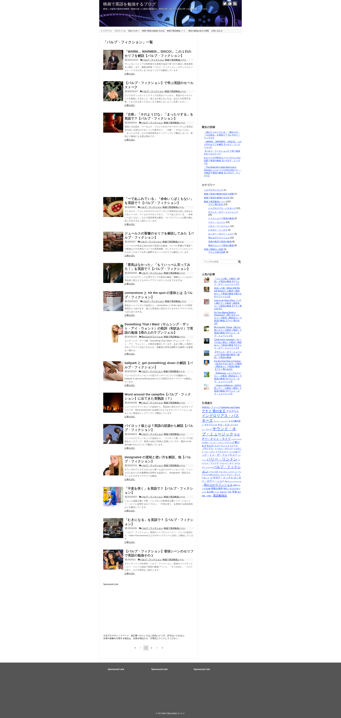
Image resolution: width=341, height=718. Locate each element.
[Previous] (140, 647)
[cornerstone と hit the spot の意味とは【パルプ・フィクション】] (113, 301)
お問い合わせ (217, 31)
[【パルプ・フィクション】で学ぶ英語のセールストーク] (113, 91)
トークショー (221, 451)
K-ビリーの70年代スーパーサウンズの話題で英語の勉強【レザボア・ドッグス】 (222, 160)
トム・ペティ (209, 452)
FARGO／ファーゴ (211, 407)
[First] (135, 647)
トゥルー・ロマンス (224, 448)
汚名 (229, 492)
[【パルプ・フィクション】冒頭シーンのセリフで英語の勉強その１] (113, 560)
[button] (113, 60)
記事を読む (130, 74)
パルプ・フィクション (153, 60)
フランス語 (213, 472)
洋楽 (234, 491)
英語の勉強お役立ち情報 (198, 31)
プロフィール (120, 31)
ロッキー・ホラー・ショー (221, 234)
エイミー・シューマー (220, 421)
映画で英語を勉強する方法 (153, 31)
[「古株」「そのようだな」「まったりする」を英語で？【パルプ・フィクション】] (113, 123)
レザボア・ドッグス (217, 230)
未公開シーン (213, 492)
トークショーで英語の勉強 (221, 218)
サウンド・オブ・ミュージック (223, 212)
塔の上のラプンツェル (152, 337)
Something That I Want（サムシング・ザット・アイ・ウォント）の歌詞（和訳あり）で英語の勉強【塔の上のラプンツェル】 (159, 328)
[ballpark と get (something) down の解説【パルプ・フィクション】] (113, 371)
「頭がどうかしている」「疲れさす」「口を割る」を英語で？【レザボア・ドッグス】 (222, 135)
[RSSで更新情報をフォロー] (235, 3)
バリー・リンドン (216, 222)
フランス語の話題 (216, 252)
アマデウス (232, 411)
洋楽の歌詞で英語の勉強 (220, 241)
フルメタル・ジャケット (228, 472)
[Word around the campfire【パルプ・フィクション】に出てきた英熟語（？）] (113, 403)
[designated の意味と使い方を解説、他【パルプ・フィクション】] (113, 465)
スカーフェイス (221, 446)
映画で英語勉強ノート (176, 31)
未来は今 (223, 492)
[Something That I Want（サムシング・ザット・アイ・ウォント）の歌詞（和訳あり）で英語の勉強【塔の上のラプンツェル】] (113, 333)
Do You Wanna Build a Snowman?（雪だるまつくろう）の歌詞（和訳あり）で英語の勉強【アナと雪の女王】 (228, 318)
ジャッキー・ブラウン (216, 442)
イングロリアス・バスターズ (222, 208)
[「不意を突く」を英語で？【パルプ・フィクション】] (113, 497)
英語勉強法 (220, 495)
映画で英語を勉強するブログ (129, 4)
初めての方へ (133, 31)
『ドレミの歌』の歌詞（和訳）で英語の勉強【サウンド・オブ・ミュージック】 (227, 281)
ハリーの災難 (233, 452)
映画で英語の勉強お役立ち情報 (219, 194)
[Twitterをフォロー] (225, 3)
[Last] (162, 647)
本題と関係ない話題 (213, 249)
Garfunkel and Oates (230, 407)
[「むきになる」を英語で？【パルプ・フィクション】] (113, 528)
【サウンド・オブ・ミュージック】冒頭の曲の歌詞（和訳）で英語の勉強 (228, 355)
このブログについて (213, 190)
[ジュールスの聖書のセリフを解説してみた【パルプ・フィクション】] (113, 242)
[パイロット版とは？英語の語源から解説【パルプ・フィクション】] (113, 434)
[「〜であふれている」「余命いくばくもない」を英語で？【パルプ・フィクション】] (113, 207)
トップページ (106, 31)
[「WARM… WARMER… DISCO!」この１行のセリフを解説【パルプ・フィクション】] (113, 60)
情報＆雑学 (217, 488)
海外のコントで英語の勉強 (221, 245)
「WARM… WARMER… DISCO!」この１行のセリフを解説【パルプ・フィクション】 (222, 144)
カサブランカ (210, 424)
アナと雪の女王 (215, 204)
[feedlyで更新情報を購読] (230, 3)
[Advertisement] (148, 170)
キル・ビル (224, 424)
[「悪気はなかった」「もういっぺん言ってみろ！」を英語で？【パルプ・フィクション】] (113, 273)
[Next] (156, 647)
